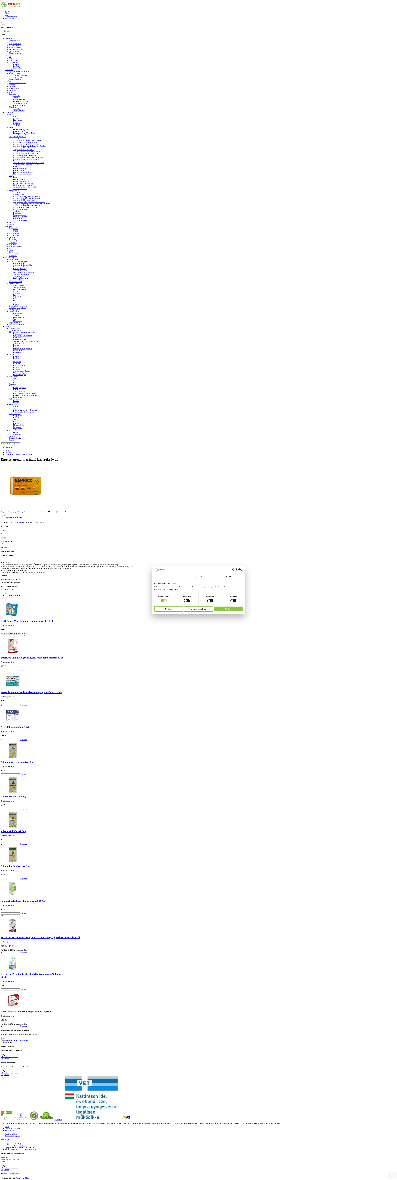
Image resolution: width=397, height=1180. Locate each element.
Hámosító (16, 345)
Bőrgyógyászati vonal (20, 179)
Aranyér (16, 406)
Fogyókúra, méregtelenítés (17, 308)
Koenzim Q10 (13, 241)
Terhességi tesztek (19, 391)
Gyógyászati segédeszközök (18, 261)
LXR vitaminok (14, 51)
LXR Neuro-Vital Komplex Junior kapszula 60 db (27, 621)
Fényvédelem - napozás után (22, 174)
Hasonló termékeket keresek (17, 522)
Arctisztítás (16, 138)
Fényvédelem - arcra (20, 168)
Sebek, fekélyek (18, 343)
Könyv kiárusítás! (15, 44)
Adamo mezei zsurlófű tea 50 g (17, 762)
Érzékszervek (13, 376)
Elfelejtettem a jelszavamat (9, 1057)
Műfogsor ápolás (18, 425)
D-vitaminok (13, 256)
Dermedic (12, 222)
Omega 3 (12, 250)
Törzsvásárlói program (12, 1136)
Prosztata (16, 401)
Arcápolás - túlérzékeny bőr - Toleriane (26, 144)
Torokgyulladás (14, 88)
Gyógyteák (16, 434)
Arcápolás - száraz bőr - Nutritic (23, 150)
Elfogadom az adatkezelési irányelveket (16, 1040)
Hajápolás (16, 124)
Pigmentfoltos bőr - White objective (24, 133)
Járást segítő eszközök (20, 270)
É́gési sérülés (17, 334)
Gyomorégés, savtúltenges (21, 371)
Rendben (228, 609)
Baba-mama (9, 92)
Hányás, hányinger (19, 365)
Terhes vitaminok (19, 111)
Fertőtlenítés (17, 337)
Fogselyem (16, 423)
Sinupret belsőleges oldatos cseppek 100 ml (23, 901)
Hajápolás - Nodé (19, 131)
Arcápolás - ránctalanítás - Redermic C (25, 153)
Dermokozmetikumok (16, 49)
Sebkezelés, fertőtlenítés (21, 274)
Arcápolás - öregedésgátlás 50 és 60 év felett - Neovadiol (31, 204)
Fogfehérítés (17, 427)
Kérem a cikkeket (7, 1042)
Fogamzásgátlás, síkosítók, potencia (24, 393)
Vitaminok (12, 90)
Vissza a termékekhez (8, 1178)
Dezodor (16, 304)
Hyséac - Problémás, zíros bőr (23, 183)
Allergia (11, 354)
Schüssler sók (17, 77)
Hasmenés (16, 363)
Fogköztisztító (17, 429)
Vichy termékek (14, 191)
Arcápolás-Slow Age (20, 220)
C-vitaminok (13, 243)
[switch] (187, 600)
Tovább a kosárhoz (22, 1178)
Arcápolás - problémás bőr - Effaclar (25, 148)
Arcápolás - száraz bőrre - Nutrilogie (25, 207)
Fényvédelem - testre (20, 170)
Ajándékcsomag (18, 194)
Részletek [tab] (198, 577)
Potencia (16, 403)
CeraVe (11, 224)
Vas (10, 248)
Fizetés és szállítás (11, 1134)
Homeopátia (9, 70)
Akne (15, 116)
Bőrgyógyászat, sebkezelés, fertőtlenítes (22, 332)
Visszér (15, 408)
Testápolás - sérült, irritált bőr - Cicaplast (26, 165)
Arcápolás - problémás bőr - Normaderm (26, 205)
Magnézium (13, 244)
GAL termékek (14, 235)
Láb (14, 300)
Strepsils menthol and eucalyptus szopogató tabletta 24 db (31, 692)
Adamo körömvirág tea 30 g (15, 866)
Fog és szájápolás (14, 414)
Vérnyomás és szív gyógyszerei (23, 412)
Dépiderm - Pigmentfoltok (21, 181)
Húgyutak (12, 384)
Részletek (23, 635)
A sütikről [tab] (229, 577)
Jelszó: (3, 1162)
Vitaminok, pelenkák (20, 103)
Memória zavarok (15, 328)
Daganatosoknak (14, 323)
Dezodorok (17, 161)
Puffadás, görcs (18, 367)
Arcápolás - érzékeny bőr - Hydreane (25, 142)
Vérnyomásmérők (19, 276)
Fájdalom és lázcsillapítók (17, 83)
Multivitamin (13, 228)
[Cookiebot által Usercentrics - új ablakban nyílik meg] (234, 570)
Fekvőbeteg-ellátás (19, 263)
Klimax (15, 390)
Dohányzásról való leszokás (18, 306)
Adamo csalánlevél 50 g (13, 796)
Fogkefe (16, 421)
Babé (11, 114)
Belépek (4, 1055)
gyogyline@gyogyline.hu (18, 1146)
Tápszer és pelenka (15, 53)
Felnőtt (15, 230)
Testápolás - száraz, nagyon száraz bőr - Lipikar (28, 163)
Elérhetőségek (9, 18)
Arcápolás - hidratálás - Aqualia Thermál (26, 198)
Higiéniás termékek (19, 339)
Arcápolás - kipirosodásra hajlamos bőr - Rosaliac (29, 146)
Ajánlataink (9, 38)
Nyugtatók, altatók (15, 330)
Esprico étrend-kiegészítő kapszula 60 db (18, 454)
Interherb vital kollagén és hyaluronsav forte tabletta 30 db (32, 657)
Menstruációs (13, 60)
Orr (14, 380)
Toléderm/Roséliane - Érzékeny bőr (24, 187)
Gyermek (16, 122)
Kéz (14, 298)
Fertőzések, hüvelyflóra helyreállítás (25, 395)
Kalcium (12, 237)
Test (14, 302)
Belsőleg (16, 66)
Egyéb (7, 326)
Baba (15, 178)
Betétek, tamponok (19, 388)
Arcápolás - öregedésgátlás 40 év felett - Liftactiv (29, 202)
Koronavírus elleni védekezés (22, 336)
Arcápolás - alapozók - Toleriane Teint (25, 155)
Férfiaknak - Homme (20, 217)
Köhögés (12, 85)
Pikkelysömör (17, 350)
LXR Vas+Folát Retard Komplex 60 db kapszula (26, 1011)
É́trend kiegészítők (19, 317)
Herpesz (16, 347)
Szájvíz (15, 419)
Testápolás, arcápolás (20, 135)
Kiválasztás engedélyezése (198, 609)
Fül (14, 382)
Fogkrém (16, 417)
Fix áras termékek (15, 45)
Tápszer (15, 98)
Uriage (11, 176)
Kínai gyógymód (14, 310)
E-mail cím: (4, 1158)
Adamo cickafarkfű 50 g (13, 831)
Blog (6, 15)
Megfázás (8, 81)
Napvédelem (17, 297)
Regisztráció (5, 1059)
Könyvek (12, 436)
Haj (14, 295)
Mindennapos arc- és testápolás (23, 185)
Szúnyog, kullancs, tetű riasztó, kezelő (25, 341)
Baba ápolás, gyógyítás (20, 101)
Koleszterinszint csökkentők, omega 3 (25, 410)
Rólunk (7, 13)
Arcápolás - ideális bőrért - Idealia (24, 200)
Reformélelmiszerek (15, 282)
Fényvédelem (17, 120)
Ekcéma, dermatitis (19, 289)
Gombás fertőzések (19, 285)
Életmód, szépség (10, 257)
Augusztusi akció (14, 40)
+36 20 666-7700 (15, 1144)
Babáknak (12, 94)
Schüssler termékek (15, 47)
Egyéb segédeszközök (20, 278)
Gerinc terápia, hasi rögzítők (22, 265)
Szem (15, 378)
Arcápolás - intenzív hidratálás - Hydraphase (27, 151)
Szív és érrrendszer (15, 404)
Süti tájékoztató (10, 1130)
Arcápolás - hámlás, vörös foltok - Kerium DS (28, 157)
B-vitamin (12, 239)
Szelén (11, 252)
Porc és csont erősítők (16, 246)
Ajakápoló (16, 293)
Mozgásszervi (13, 62)
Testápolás (16, 125)
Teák (14, 319)
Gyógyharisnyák (18, 267)
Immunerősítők (14, 254)
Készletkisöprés (14, 42)
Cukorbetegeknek (15, 311)
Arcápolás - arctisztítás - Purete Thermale (26, 196)
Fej (10, 57)
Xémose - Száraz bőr (20, 189)
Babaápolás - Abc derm (21, 129)
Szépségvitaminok (19, 287)
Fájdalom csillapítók (19, 105)
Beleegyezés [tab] (167, 577)
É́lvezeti (16, 432)
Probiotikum (17, 369)
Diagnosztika (13, 259)
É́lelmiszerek (17, 321)
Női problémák (14, 386)
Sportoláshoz (17, 68)
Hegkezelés (17, 352)
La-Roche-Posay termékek (17, 137)
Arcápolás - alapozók (20, 209)
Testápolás (16, 96)
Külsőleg (16, 64)
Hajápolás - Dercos (19, 215)
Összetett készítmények (16, 79)
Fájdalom (8, 55)
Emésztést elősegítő (19, 375)
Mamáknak (12, 107)
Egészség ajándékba (15, 438)
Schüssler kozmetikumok (21, 75)
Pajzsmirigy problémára (17, 324)
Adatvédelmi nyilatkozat (13, 1128)
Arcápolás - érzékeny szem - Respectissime (27, 140)
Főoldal (7, 451)
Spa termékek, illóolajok (17, 280)
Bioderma (12, 127)
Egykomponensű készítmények (19, 72)
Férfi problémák (14, 399)
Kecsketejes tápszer (19, 99)
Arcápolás (16, 118)
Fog (10, 59)
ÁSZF (7, 1127)
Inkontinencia (17, 397)
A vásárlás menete (11, 17)
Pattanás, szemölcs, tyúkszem (22, 349)
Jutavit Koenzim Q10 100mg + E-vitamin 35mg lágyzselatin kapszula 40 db (40, 937)
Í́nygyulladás (17, 416)
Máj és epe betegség (19, 373)
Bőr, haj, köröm (14, 284)
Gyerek (15, 231)
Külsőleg (16, 356)
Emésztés (12, 360)
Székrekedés (17, 362)
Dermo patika (9, 112)
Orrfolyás (12, 86)
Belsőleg (16, 358)
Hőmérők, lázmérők (19, 269)
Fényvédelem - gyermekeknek (23, 172)
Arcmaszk (16, 192)
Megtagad (168, 609)
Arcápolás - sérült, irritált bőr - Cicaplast (26, 159)
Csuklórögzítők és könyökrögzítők (24, 272)
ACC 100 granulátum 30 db (15, 727)
